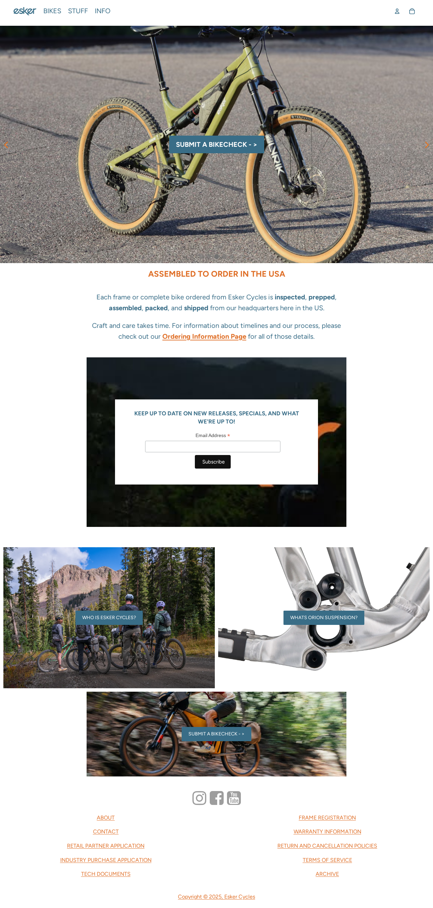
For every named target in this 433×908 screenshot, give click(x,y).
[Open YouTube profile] (234, 798)
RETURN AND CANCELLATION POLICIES (327, 846)
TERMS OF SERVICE (327, 860)
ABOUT (106, 817)
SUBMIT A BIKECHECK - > (216, 734)
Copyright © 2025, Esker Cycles (216, 896)
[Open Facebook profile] (217, 798)
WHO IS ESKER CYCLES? (109, 617)
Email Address (213, 435)
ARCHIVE (327, 874)
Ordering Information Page (204, 336)
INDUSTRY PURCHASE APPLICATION (106, 860)
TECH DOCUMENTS (106, 874)
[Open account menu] (397, 11)
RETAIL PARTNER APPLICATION (105, 846)
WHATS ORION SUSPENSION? (324, 617)
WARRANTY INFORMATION (327, 831)
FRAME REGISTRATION (327, 817)
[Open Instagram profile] (199, 798)
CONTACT (106, 831)
